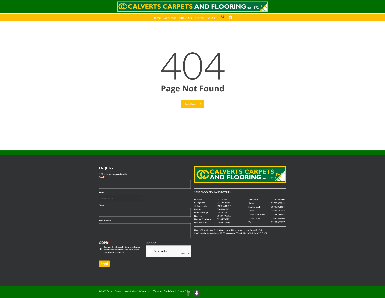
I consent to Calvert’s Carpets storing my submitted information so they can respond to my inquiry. (122, 250)
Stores (199, 17)
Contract (170, 17)
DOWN (196, 293)
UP (188, 293)
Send (104, 264)
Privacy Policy (183, 291)
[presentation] (168, 251)
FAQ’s (211, 17)
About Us (185, 17)
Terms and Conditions (163, 291)
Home (156, 17)
